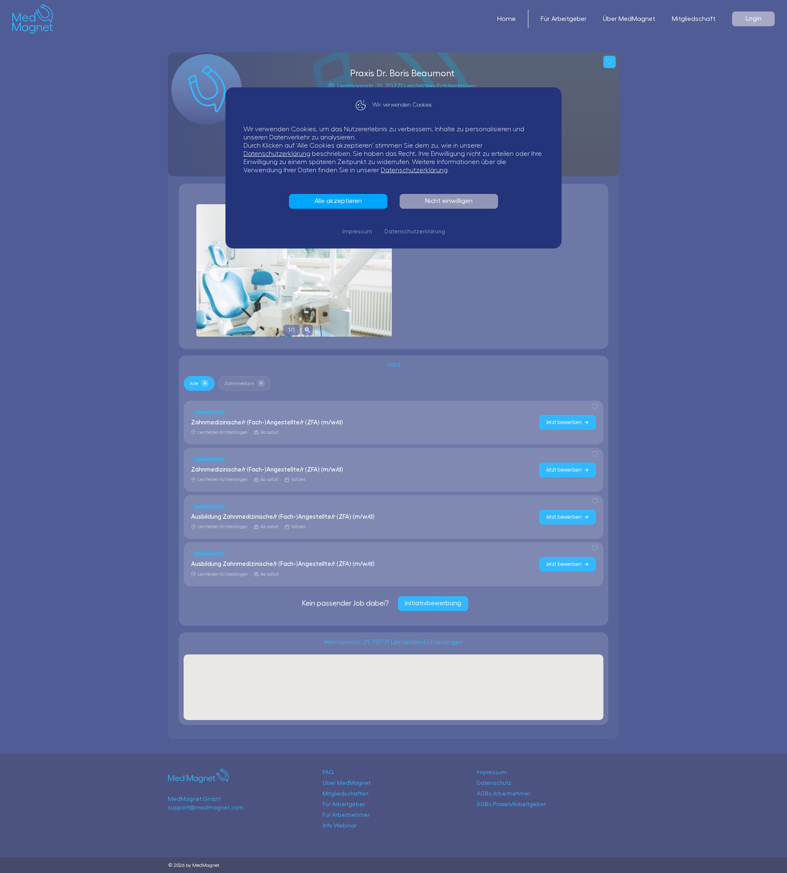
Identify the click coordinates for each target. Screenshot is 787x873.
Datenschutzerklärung (276, 153)
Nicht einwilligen (449, 201)
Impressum (357, 232)
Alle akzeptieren (338, 201)
